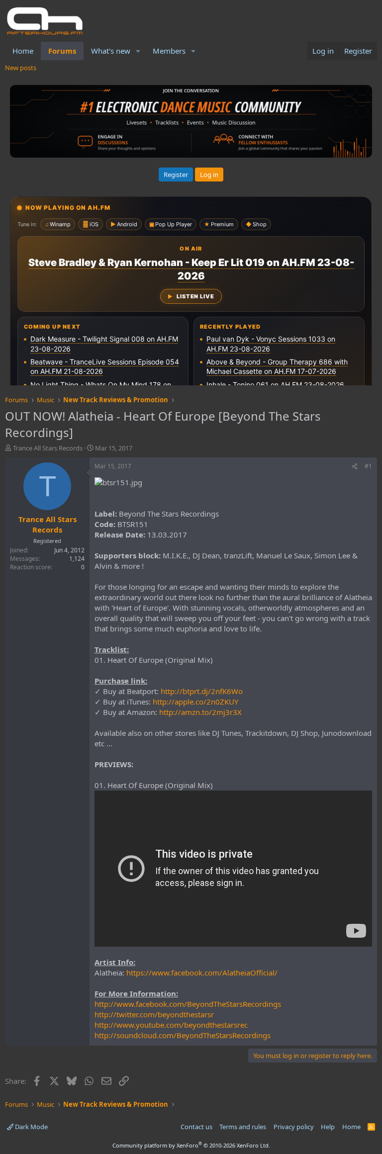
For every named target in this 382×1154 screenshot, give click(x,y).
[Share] (354, 466)
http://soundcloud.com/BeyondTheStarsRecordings (183, 1035)
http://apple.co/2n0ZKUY (195, 702)
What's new (110, 51)
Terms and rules (242, 1126)
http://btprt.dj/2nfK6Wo (202, 691)
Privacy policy (294, 1126)
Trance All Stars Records (48, 448)
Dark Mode (30, 1126)
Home (22, 51)
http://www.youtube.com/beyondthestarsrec (171, 1025)
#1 (368, 466)
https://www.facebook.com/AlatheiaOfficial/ (202, 972)
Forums (62, 51)
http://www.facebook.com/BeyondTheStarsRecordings (188, 1004)
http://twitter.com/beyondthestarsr (154, 1014)
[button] (138, 51)
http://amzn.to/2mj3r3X (200, 712)
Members (169, 51)
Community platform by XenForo (191, 1145)
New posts (20, 67)
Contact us (196, 1126)
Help (328, 1126)
